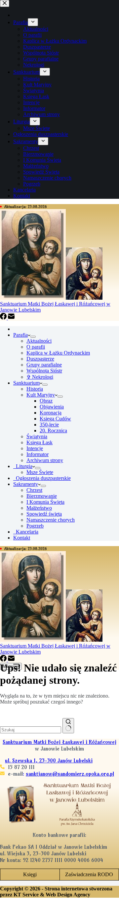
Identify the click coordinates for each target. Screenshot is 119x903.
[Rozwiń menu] (33, 337)
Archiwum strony (44, 460)
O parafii (35, 347)
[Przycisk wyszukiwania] (68, 725)
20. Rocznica (53, 430)
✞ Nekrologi (39, 377)
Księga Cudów (55, 418)
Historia (34, 389)
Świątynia (36, 436)
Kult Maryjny (40, 395)
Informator (37, 454)
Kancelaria (25, 532)
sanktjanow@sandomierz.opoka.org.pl (70, 773)
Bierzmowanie (41, 496)
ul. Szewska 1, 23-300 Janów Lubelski (49, 760)
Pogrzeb (35, 526)
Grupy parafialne (44, 364)
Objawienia (52, 406)
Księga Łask (39, 442)
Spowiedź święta (44, 514)
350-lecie (49, 424)
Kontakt (21, 537)
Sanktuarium (26, 383)
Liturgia (22, 466)
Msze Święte (39, 472)
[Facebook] (4, 318)
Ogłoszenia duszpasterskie (42, 478)
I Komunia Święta (45, 502)
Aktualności (39, 341)
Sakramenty (25, 484)
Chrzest (34, 490)
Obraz (46, 401)
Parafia (20, 335)
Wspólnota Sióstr (44, 370)
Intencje (34, 448)
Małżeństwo (39, 508)
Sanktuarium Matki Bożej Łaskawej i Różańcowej (59, 742)
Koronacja (50, 412)
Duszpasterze (40, 359)
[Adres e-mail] (11, 318)
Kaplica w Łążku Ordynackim (58, 353)
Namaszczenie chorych (50, 520)
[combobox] (30, 729)
